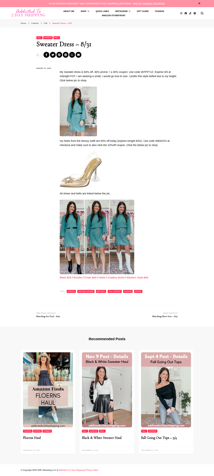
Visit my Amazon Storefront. (149, 3)
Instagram (121, 11)
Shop (83, 11)
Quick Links (102, 11)
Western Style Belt (137, 277)
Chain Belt (90, 277)
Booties (78, 277)
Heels (102, 277)
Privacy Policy (92, 470)
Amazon (71, 291)
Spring (37, 431)
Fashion (159, 11)
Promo (138, 291)
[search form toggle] (202, 13)
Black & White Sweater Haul (102, 438)
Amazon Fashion (85, 291)
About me (68, 11)
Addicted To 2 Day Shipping (71, 470)
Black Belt (65, 277)
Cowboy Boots (116, 277)
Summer (47, 431)
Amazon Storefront (113, 15)
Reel (56, 37)
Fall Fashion (115, 291)
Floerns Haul (32, 438)
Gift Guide (143, 11)
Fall (39, 37)
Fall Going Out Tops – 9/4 (159, 438)
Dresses (101, 291)
